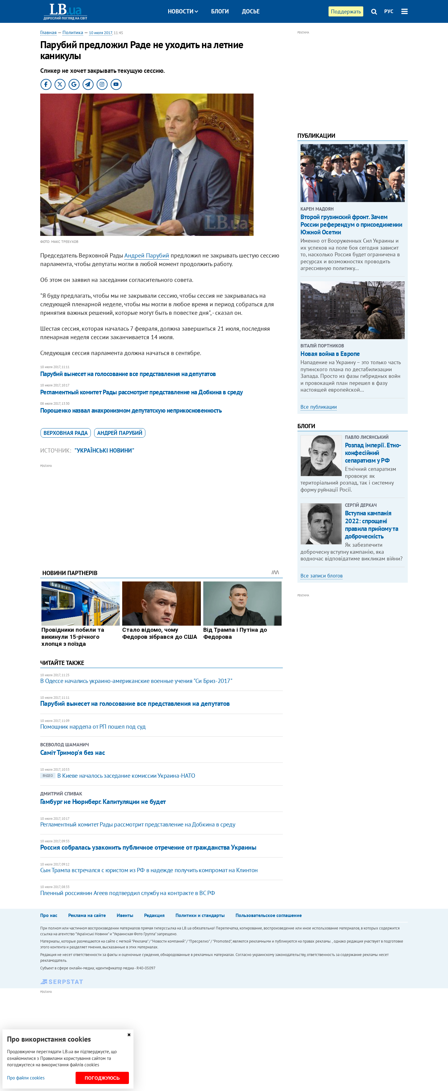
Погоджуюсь (102, 1078)
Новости (181, 11)
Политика (72, 32)
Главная (48, 32)
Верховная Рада (66, 432)
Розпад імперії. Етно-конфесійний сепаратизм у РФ (373, 452)
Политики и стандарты (200, 915)
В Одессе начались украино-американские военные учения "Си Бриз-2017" (136, 681)
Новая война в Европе (330, 354)
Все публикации (318, 406)
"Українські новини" (104, 450)
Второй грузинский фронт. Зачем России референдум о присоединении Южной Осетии (351, 224)
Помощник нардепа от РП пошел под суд (93, 726)
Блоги (220, 11)
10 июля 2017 (100, 32)
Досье (251, 11)
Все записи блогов (321, 575)
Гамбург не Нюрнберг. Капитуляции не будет (103, 801)
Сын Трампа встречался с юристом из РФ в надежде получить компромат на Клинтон (149, 870)
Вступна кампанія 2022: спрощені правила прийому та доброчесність (371, 524)
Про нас (48, 915)
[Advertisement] (161, 512)
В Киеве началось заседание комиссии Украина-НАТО (119, 776)
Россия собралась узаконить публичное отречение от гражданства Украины (148, 847)
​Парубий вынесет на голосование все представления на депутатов (128, 374)
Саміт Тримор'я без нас (72, 752)
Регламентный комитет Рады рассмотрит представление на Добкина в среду (141, 392)
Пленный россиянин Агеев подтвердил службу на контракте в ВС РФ (127, 893)
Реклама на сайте (87, 915)
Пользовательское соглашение (269, 915)
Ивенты (125, 915)
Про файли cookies (25, 1078)
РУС (388, 11)
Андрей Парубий (146, 255)
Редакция (154, 915)
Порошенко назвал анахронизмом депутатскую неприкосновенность (131, 410)
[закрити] (128, 1034)
